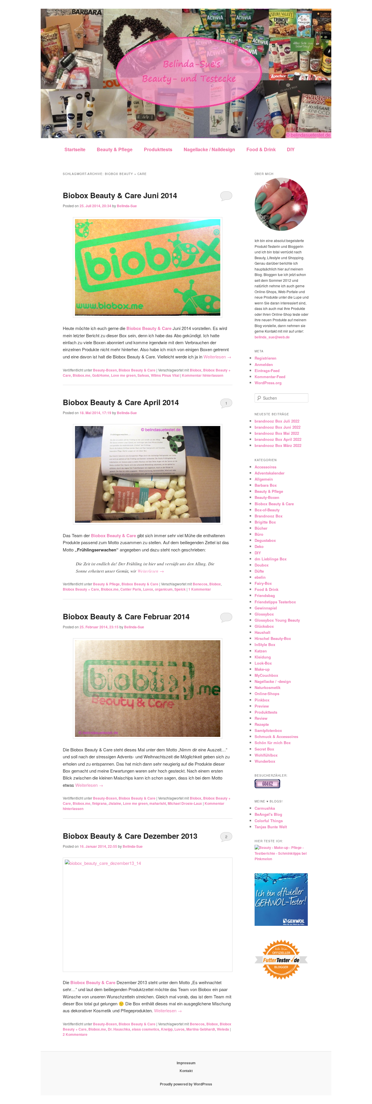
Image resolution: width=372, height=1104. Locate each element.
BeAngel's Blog (268, 814)
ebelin (260, 577)
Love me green (123, 375)
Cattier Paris (130, 589)
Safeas (143, 375)
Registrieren (265, 358)
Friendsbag (265, 595)
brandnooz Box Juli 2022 (277, 421)
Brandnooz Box (268, 516)
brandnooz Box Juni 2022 (278, 427)
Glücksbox (264, 626)
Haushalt (262, 632)
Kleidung (263, 657)
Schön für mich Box (273, 742)
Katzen (261, 651)
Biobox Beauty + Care (81, 589)
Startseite (75, 149)
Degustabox (265, 540)
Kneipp (167, 1029)
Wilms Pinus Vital (165, 375)
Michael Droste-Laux (185, 803)
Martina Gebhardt (200, 1029)
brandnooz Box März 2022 (278, 445)
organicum (164, 589)
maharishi (157, 803)
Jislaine (114, 803)
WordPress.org (268, 382)
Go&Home (100, 375)
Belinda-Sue (127, 205)
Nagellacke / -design (273, 681)
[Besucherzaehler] (267, 786)
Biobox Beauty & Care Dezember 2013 (130, 835)
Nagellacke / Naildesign (209, 149)
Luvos (179, 1029)
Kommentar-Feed (270, 376)
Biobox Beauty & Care (137, 370)
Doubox (262, 565)
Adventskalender (270, 473)
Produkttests (158, 149)
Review (261, 718)
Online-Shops (267, 693)
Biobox (195, 370)
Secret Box (264, 749)
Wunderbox (265, 761)
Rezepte (262, 724)
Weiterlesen (217, 356)
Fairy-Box (263, 583)
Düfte (259, 571)
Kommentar (199, 589)
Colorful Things (269, 820)
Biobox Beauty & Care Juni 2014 (120, 195)
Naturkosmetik (267, 687)
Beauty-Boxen (105, 370)
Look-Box (263, 663)
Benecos (200, 584)
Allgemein (264, 479)
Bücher (261, 528)
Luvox (148, 589)
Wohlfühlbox (266, 755)
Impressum (186, 1062)
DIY (291, 149)
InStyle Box (265, 644)
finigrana (99, 803)
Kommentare (75, 1034)
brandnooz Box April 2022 (278, 439)
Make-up (262, 669)
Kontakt (186, 1070)
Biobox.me (81, 375)
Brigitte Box (265, 522)
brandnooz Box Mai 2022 (277, 433)
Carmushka (265, 808)
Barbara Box (266, 485)
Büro (259, 534)
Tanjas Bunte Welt (271, 826)
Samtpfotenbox (268, 730)
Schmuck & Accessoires (276, 736)
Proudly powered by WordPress (186, 1084)
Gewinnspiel (266, 608)
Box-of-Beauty (267, 510)
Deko (259, 546)
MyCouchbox (266, 675)
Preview (262, 706)
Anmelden (264, 364)
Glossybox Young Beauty (277, 620)
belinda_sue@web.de (272, 337)
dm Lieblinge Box (271, 559)
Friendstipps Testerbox (275, 602)
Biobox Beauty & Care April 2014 (121, 402)
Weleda (223, 1029)
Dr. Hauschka (119, 1029)
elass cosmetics (145, 1029)
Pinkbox (262, 700)
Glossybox (264, 614)
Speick (180, 589)
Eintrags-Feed (267, 370)
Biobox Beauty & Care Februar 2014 (126, 616)
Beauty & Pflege (115, 149)
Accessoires (265, 467)
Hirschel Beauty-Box (273, 638)
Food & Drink (261, 149)
